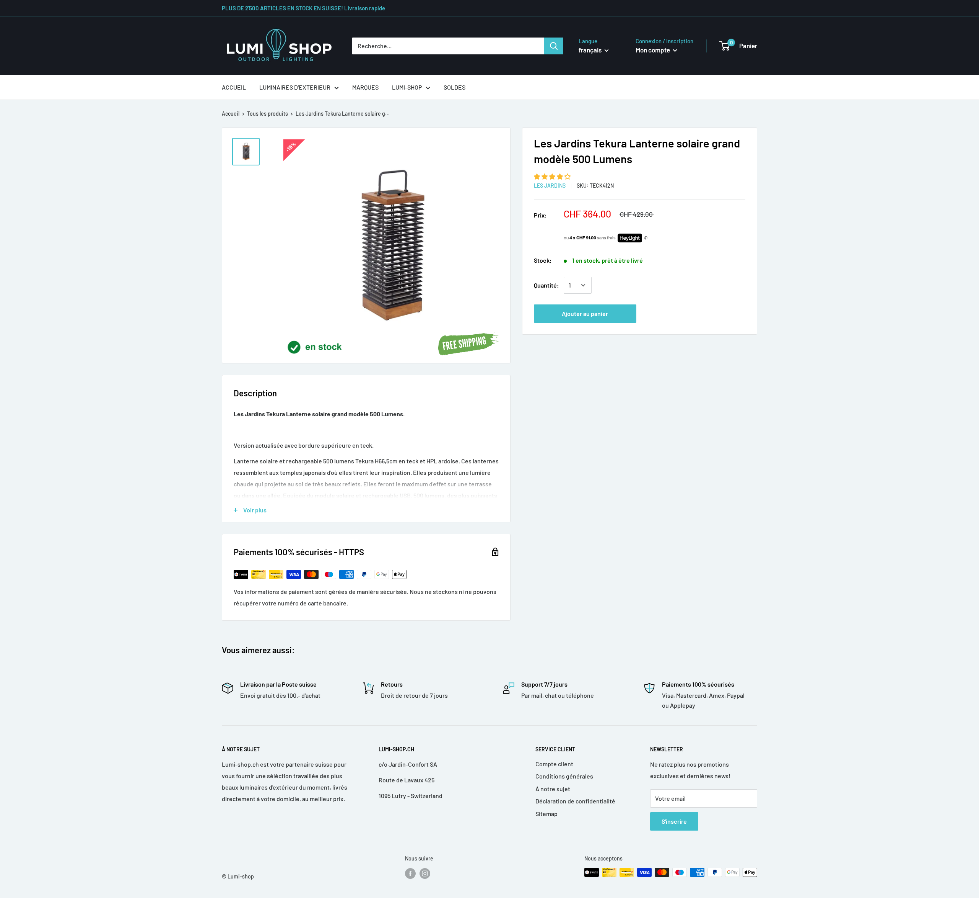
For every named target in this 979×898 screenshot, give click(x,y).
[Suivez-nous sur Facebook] (410, 873)
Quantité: (546, 285)
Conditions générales (564, 776)
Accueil (230, 113)
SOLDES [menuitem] (454, 87)
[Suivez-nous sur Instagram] (425, 873)
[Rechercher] (553, 46)
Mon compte (653, 50)
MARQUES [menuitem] (365, 87)
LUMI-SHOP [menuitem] (407, 87)
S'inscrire (674, 821)
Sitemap (546, 813)
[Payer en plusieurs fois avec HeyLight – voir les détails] (645, 238)
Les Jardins (550, 185)
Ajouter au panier (585, 313)
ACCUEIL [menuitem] (234, 87)
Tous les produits (267, 113)
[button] (553, 176)
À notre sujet (552, 788)
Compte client (554, 763)
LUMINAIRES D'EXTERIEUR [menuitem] (294, 87)
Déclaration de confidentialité (575, 801)
